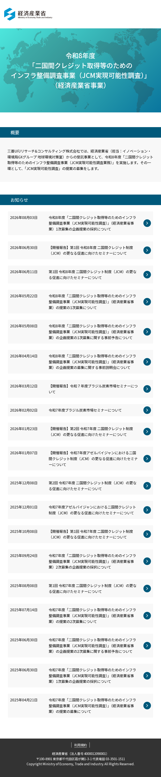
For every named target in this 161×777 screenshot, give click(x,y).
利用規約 (80, 745)
